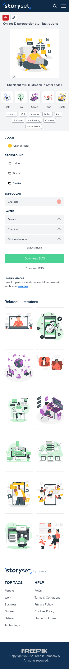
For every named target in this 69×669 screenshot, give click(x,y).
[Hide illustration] (59, 219)
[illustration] (19, 326)
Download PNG (35, 268)
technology (12, 625)
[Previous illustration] (14, 77)
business (10, 604)
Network (34, 114)
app (58, 114)
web (23, 114)
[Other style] (7, 97)
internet (11, 114)
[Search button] (55, 6)
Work (8, 597)
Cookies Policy (44, 611)
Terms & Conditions (47, 597)
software (18, 120)
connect (49, 120)
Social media (33, 126)
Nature (9, 618)
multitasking (34, 120)
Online (47, 114)
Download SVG (35, 258)
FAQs (38, 590)
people (9, 590)
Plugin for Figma (45, 618)
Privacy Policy (43, 604)
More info (23, 286)
